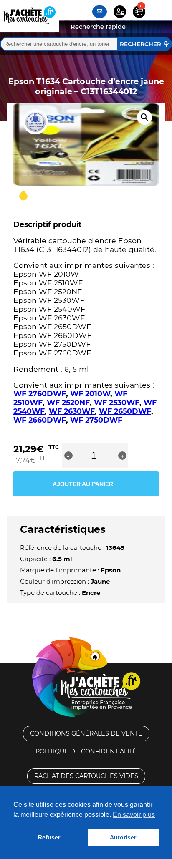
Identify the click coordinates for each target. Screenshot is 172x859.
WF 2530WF (116, 402)
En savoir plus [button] (134, 814)
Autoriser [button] (123, 837)
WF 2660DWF (39, 420)
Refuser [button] (49, 837)
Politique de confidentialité (86, 751)
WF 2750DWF (96, 420)
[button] (144, 117)
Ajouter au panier (83, 484)
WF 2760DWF (39, 393)
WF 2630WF (72, 411)
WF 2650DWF (125, 411)
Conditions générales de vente (86, 733)
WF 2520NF (68, 402)
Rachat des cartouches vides (86, 776)
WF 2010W (90, 393)
